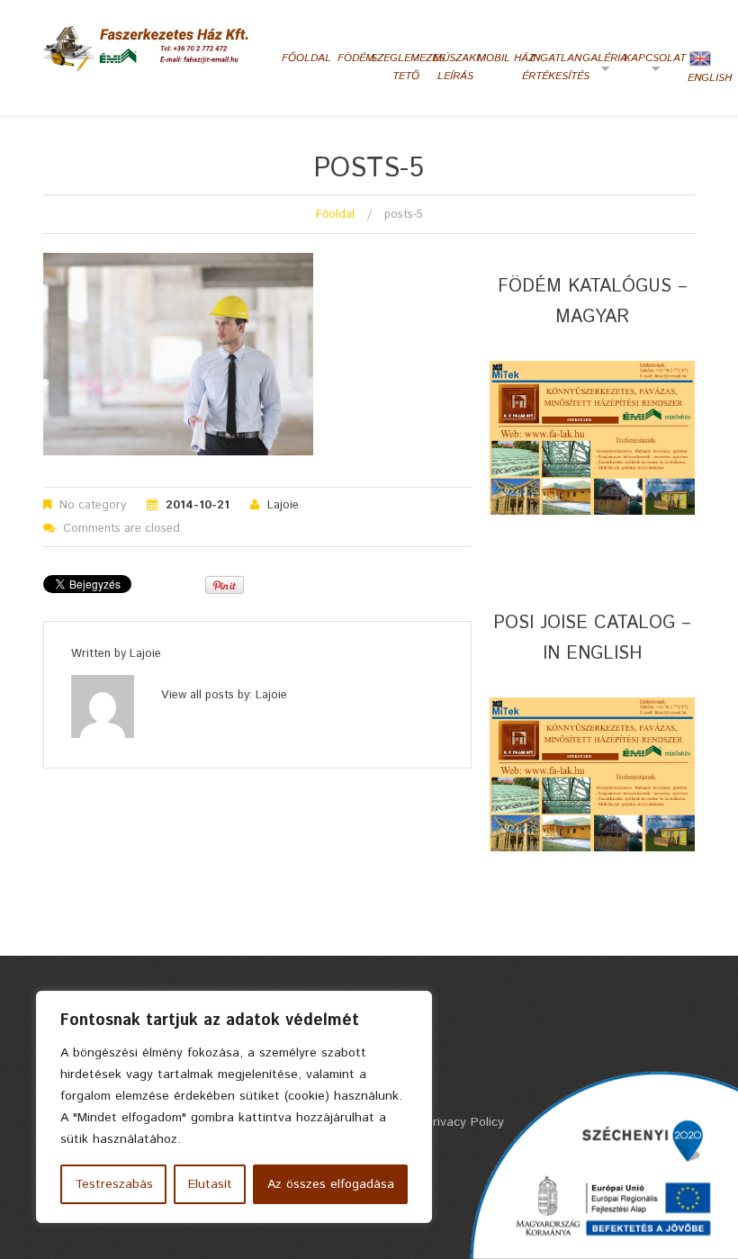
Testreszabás (114, 1184)
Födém (356, 58)
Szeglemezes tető (406, 67)
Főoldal (306, 58)
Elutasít (210, 1184)
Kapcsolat (652, 64)
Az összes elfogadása (330, 1184)
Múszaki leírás (456, 67)
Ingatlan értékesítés (556, 67)
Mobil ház (506, 58)
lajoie (283, 505)
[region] (234, 1107)
